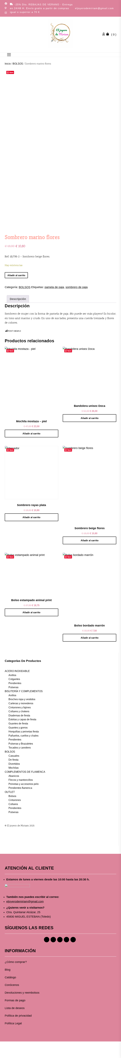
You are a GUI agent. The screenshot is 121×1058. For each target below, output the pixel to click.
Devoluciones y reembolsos (22, 992)
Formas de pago (15, 1000)
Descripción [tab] (18, 299)
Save (11, 72)
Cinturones (15, 800)
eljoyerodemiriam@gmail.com (94, 8)
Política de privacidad (18, 1015)
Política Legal (13, 1023)
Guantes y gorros (18, 727)
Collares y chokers (19, 711)
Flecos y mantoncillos (21, 780)
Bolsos (12, 796)
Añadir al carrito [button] (31, 433)
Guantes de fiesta (18, 723)
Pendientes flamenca (20, 788)
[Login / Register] (104, 34)
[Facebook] (46, 939)
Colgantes (14, 679)
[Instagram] (53, 939)
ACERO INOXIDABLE (17, 671)
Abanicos (14, 776)
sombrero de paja (77, 287)
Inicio (8, 63)
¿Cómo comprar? (16, 962)
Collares (13, 804)
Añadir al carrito (16, 275)
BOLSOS (18, 63)
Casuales (14, 755)
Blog (7, 969)
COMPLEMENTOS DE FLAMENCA (25, 772)
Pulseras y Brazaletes (21, 743)
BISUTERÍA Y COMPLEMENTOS (24, 691)
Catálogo (10, 977)
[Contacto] (73, 939)
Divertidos (14, 763)
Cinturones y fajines (20, 707)
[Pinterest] (60, 939)
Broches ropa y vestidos (22, 699)
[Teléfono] (66, 939)
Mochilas (14, 767)
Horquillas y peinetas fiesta (24, 731)
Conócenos (12, 985)
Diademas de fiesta (19, 715)
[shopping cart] (108, 34)
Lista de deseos (15, 1008)
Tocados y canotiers (20, 747)
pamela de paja (54, 287)
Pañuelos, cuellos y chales (23, 735)
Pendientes (15, 683)
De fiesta (13, 759)
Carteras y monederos (21, 703)
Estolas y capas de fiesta (22, 719)
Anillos (12, 675)
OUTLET (10, 792)
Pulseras (13, 687)
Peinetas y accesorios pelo (24, 784)
